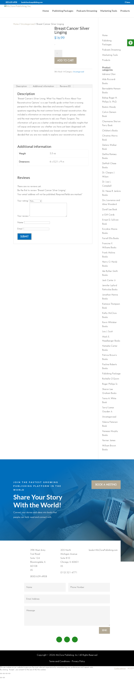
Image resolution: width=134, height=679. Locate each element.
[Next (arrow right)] (4, 677)
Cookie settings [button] (120, 668)
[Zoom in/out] (1, 673)
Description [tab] (21, 86)
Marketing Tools (108, 11)
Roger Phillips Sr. (110, 384)
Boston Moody (109, 107)
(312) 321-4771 (68, 573)
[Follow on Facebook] (59, 639)
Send (104, 630)
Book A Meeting (106, 485)
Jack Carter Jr (109, 280)
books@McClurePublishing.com (103, 550)
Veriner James (108, 440)
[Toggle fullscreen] (4, 673)
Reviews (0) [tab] (65, 86)
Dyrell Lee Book (109, 209)
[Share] (6, 673)
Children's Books (110, 131)
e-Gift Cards (108, 215)
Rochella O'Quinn (110, 379)
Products (125, 11)
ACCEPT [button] (131, 668)
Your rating (23, 201)
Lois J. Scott (107, 332)
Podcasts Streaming (87, 11)
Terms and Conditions (59, 661)
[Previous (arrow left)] (1, 677)
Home (46, 11)
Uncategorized (28, 24)
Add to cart (65, 60)
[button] (130, 42)
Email (20, 229)
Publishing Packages (62, 11)
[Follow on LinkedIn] (67, 639)
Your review (23, 216)
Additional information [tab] (43, 86)
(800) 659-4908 (38, 576)
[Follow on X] (75, 639)
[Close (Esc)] (9, 673)
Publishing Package (111, 374)
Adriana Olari (109, 74)
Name (20, 222)
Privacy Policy (78, 661)
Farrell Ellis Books (110, 238)
